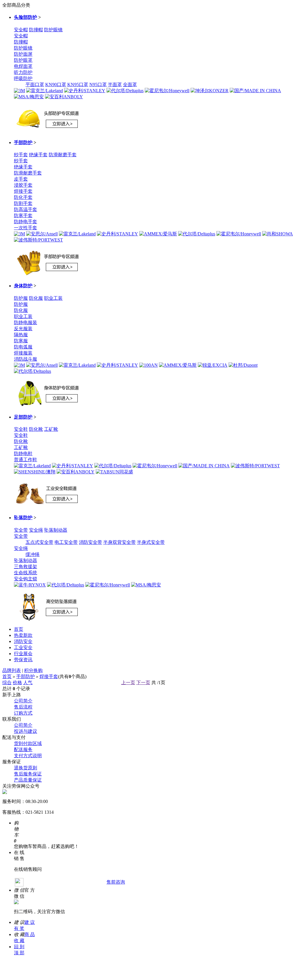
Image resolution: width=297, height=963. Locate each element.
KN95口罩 (77, 84)
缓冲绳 (32, 554)
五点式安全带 (39, 542)
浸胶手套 (23, 185)
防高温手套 (25, 209)
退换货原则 (25, 767)
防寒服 (21, 340)
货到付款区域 (28, 743)
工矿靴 (51, 429)
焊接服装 (23, 352)
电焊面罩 (23, 66)
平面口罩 (35, 84)
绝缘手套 (38, 154)
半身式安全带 (151, 542)
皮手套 (21, 179)
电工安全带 (66, 542)
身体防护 (23, 285)
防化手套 (23, 197)
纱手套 (21, 154)
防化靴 (36, 429)
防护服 (21, 298)
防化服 (36, 298)
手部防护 (23, 142)
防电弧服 (23, 346)
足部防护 (23, 417)
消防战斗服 (25, 359)
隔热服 (21, 334)
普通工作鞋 (25, 459)
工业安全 (23, 647)
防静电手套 (25, 221)
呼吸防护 (23, 78)
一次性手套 (25, 227)
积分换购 (33, 670)
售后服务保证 (28, 773)
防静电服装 (25, 322)
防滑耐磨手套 (63, 154)
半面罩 (115, 84)
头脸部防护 (25, 17)
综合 (7, 682)
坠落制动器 (55, 530)
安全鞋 (21, 429)
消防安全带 (90, 542)
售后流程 (23, 706)
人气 (27, 682)
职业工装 (53, 298)
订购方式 (23, 713)
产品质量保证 (28, 779)
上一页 (128, 682)
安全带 (21, 530)
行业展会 (23, 653)
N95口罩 (98, 84)
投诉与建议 (25, 731)
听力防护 (23, 72)
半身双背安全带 (119, 542)
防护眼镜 (53, 29)
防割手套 (23, 203)
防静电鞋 (23, 453)
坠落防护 (23, 517)
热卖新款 (23, 635)
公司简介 (23, 700)
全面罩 (130, 84)
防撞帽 (36, 29)
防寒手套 (23, 215)
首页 (18, 629)
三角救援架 (25, 566)
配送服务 (23, 749)
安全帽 (21, 29)
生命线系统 (25, 572)
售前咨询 (115, 882)
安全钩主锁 (25, 578)
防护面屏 (23, 54)
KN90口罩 (55, 84)
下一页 (143, 682)
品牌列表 (11, 670)
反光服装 (23, 328)
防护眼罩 (23, 60)
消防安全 (23, 641)
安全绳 (36, 530)
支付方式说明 (28, 755)
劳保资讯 (23, 659)
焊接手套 (23, 191)
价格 (17, 682)
